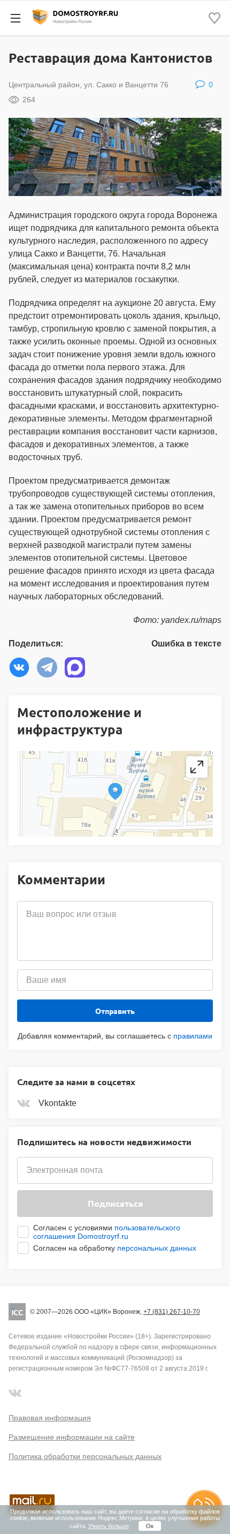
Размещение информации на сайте (72, 1437)
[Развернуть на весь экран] (197, 767)
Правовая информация (50, 1417)
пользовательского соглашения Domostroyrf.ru (106, 1231)
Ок (150, 1526)
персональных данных (156, 1248)
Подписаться (115, 1203)
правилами (192, 1036)
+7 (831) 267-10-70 (171, 1311)
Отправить (115, 1011)
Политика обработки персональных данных (85, 1456)
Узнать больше (108, 1526)
